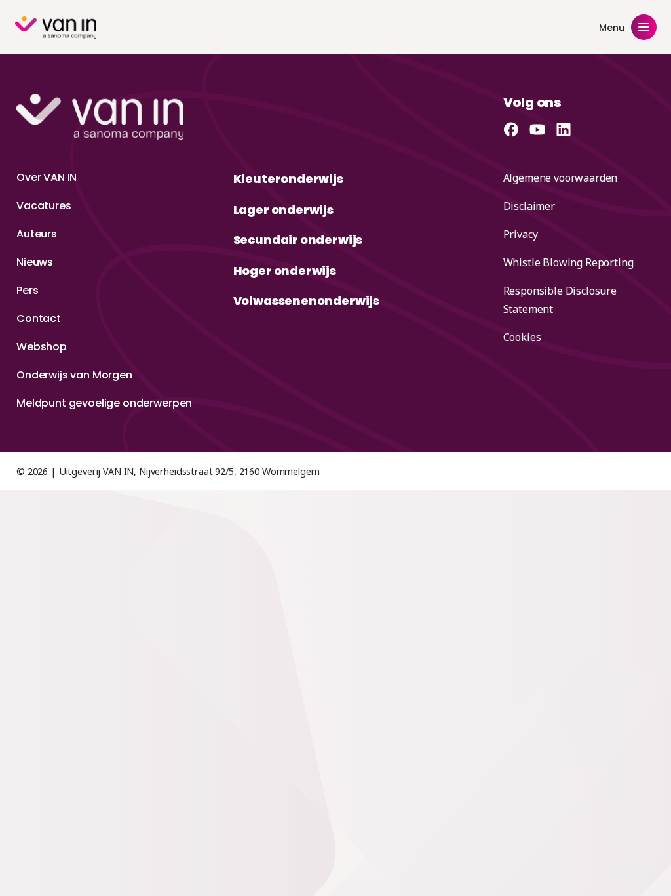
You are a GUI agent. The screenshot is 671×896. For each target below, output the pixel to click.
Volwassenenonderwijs (306, 301)
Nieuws (34, 262)
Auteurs (36, 233)
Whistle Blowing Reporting (568, 262)
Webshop (41, 346)
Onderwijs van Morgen (74, 374)
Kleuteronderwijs (288, 179)
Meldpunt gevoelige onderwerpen (104, 403)
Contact (38, 318)
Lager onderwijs (283, 209)
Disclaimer (529, 206)
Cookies (522, 337)
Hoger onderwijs (284, 270)
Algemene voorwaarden (560, 178)
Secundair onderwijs (298, 240)
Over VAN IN (46, 177)
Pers (27, 290)
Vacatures (43, 205)
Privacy (520, 234)
